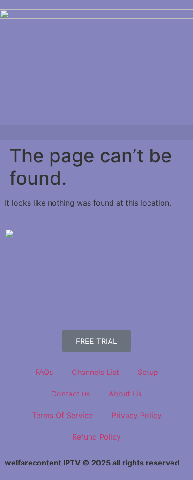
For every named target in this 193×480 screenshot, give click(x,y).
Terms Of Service (62, 415)
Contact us (70, 393)
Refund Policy (96, 437)
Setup (148, 372)
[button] (96, 132)
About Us (125, 393)
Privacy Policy (136, 415)
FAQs (44, 372)
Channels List (95, 372)
